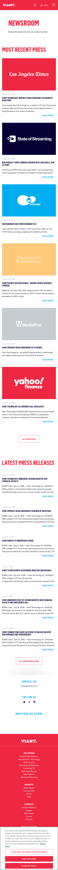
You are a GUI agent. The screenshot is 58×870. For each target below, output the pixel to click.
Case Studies (29, 790)
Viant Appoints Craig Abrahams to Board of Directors (26, 511)
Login (46, 5)
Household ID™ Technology (29, 759)
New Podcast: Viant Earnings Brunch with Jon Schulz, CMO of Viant (28, 163)
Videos (29, 793)
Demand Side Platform (29, 756)
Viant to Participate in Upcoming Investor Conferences (27, 570)
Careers (29, 810)
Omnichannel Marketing (29, 765)
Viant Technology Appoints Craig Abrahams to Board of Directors (27, 99)
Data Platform (29, 774)
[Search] (35, 4)
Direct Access (29, 762)
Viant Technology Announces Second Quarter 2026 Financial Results (24, 480)
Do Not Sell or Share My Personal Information (29, 852)
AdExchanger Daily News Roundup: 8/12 (19, 224)
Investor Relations (29, 807)
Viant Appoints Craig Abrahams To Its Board (22, 347)
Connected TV (29, 768)
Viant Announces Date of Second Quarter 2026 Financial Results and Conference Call (27, 601)
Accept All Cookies (28, 866)
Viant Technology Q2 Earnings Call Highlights (23, 406)
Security (29, 819)
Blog (29, 796)
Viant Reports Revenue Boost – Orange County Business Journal (27, 284)
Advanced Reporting (29, 777)
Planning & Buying (29, 771)
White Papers (29, 787)
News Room (29, 813)
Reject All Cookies (29, 859)
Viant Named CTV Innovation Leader (18, 540)
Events (29, 816)
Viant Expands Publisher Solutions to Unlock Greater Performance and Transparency (26, 633)
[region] (29, 848)
